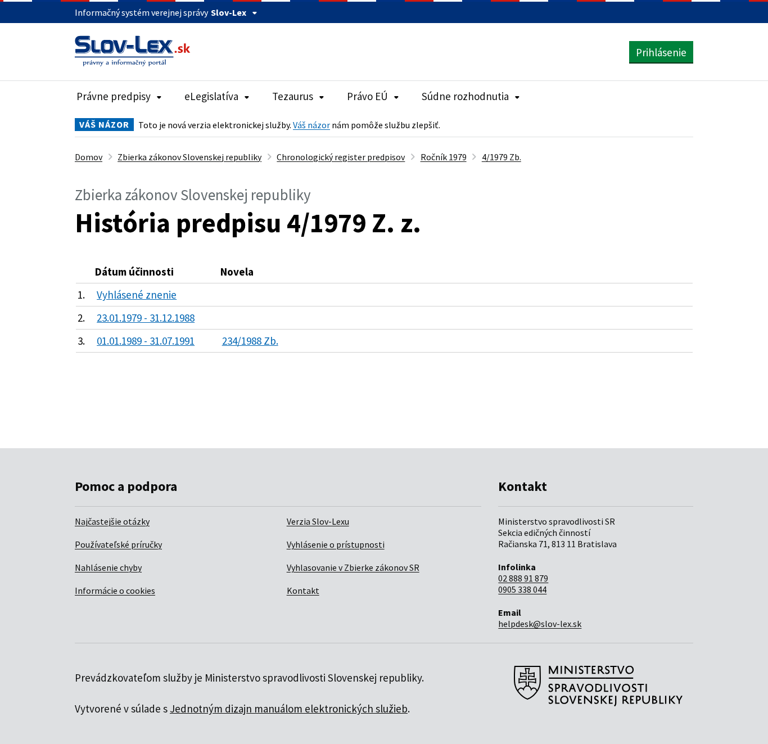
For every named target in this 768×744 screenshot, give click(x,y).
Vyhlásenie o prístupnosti (336, 544)
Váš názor (311, 124)
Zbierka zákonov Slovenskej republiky (189, 157)
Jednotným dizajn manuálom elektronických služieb (289, 708)
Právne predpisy (113, 96)
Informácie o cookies (115, 590)
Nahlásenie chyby (108, 567)
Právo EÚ (367, 96)
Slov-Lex (228, 12)
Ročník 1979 (444, 157)
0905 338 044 (522, 589)
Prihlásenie (661, 52)
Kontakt (303, 590)
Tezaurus (292, 96)
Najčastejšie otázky (112, 521)
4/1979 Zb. (501, 157)
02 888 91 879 (523, 578)
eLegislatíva (211, 96)
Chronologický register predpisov (341, 157)
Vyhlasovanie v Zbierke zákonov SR (353, 567)
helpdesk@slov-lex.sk (539, 623)
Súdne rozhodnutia (465, 96)
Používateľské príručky (118, 544)
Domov (88, 157)
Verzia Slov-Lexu (318, 521)
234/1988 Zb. (250, 341)
